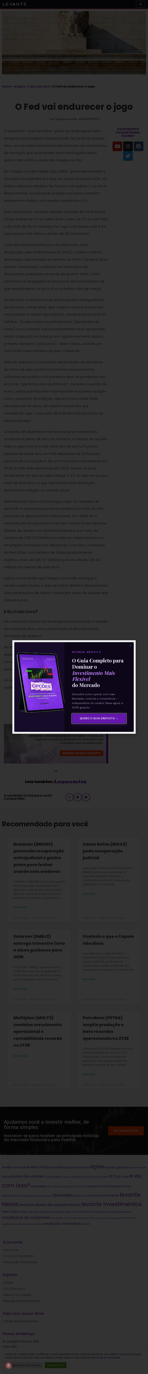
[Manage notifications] (8, 1365)
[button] (130, 645)
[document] (74, 687)
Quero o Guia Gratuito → (99, 718)
